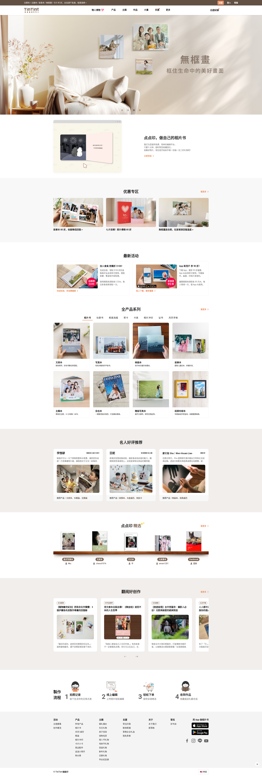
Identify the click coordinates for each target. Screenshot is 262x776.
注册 (221, 3)
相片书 (78, 728)
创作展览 (57, 728)
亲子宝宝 (103, 732)
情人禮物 (96, 10)
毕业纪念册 (104, 759)
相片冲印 (79, 740)
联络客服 (127, 728)
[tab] (113, 10)
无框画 (84, 498)
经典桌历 (183, 498)
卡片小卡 (79, 744)
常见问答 (127, 724)
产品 (113, 10)
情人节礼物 (104, 740)
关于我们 (153, 724)
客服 (236, 3)
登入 (229, 3)
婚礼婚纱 (103, 724)
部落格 (152, 728)
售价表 (78, 755)
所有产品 (79, 724)
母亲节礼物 (104, 744)
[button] (68, 541)
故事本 (122, 498)
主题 (124, 10)
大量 (146, 10)
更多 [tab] (168, 10)
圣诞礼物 (103, 748)
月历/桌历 (79, 732)
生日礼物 (103, 728)
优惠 (157, 10)
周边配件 (79, 748)
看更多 (203, 192)
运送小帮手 (80, 751)
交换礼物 (103, 755)
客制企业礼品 (129, 732)
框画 (77, 736)
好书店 (174, 724)
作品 (135, 10)
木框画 (77, 498)
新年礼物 (103, 751)
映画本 (175, 498)
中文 (205, 772)
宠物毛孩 (103, 736)
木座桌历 (130, 498)
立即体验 (148, 156)
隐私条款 (127, 736)
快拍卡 (139, 498)
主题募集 (57, 724)
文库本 (69, 498)
